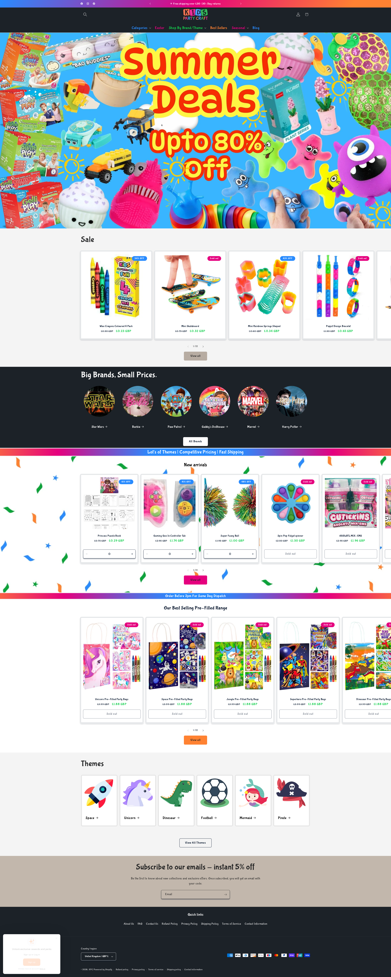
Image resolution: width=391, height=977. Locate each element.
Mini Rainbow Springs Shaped (264, 326)
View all (195, 356)
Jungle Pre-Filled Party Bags (243, 699)
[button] (85, 14)
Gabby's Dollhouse (213, 427)
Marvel (251, 427)
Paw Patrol (175, 427)
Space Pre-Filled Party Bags (177, 699)
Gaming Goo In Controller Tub (169, 535)
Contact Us (152, 923)
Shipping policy (174, 969)
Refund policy (122, 969)
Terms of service (155, 969)
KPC (91, 969)
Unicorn (129, 818)
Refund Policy (170, 923)
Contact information (193, 969)
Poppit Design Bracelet (338, 326)
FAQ (140, 923)
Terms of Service (231, 923)
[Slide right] (203, 346)
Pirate (282, 818)
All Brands (195, 441)
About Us (129, 923)
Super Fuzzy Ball (230, 535)
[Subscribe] (225, 894)
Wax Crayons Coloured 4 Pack (116, 326)
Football (207, 818)
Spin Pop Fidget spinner (290, 535)
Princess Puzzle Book (109, 535)
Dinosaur (169, 818)
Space (90, 818)
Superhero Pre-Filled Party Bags (308, 699)
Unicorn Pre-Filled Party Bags (111, 699)
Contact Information (256, 923)
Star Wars (98, 427)
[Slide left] (188, 346)
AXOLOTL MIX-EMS (350, 535)
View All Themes (195, 842)
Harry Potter (290, 427)
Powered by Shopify (103, 969)
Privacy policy (138, 969)
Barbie (136, 427)
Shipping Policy (210, 923)
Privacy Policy (189, 923)
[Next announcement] (241, 3)
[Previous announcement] (150, 3)
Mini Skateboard (190, 326)
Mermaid (246, 818)
